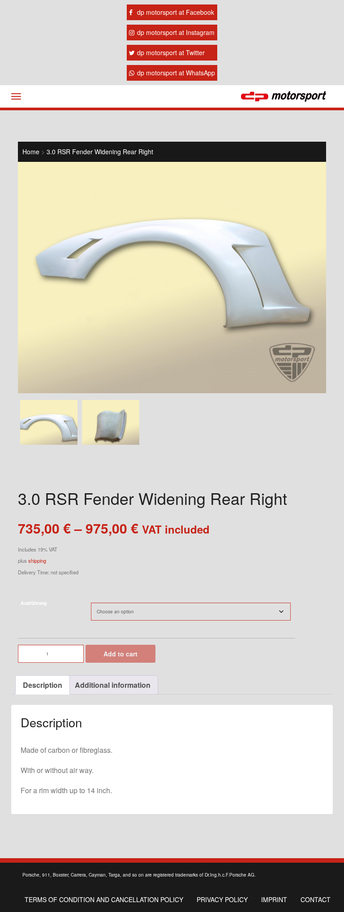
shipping (37, 560)
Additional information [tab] (112, 685)
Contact (316, 899)
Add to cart (120, 653)
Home (30, 151)
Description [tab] (42, 685)
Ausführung (34, 602)
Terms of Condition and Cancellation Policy (104, 899)
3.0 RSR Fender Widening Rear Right (100, 151)
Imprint (274, 899)
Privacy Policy (222, 899)
